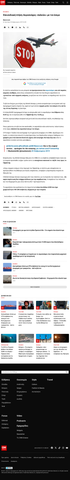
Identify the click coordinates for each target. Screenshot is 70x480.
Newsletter (21, 434)
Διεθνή (19, 399)
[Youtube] (67, 448)
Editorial (5, 420)
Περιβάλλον (6, 403)
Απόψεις (5, 424)
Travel (48, 2)
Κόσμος (35, 2)
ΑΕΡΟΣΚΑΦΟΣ (36, 207)
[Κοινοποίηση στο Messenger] (12, 27)
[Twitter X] (56, 448)
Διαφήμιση (14, 461)
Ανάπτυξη (20, 384)
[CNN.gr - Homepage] (2, 2)
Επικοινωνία (5, 461)
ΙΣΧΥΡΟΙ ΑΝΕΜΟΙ (48, 207)
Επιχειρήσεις (22, 392)
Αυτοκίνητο (36, 392)
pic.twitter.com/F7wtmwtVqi (47, 149)
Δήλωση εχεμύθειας (39, 457)
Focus (44, 2)
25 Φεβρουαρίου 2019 (41, 151)
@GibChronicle (12, 146)
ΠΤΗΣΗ (14, 207)
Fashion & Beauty (38, 388)
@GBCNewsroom (36, 146)
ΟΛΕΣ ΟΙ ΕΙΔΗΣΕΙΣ (35, 287)
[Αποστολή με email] (27, 27)
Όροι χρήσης (5, 457)
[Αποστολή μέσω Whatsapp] (16, 27)
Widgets (20, 430)
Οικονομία (23, 2)
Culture (34, 384)
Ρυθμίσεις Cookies (26, 457)
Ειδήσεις (10, 2)
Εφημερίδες (22, 426)
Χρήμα (19, 388)
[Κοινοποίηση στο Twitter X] (8, 27)
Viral (3, 406)
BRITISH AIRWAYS (24, 207)
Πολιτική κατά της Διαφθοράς (56, 457)
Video (19, 416)
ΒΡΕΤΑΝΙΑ (29, 210)
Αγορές (19, 395)
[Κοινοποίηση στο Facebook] (4, 27)
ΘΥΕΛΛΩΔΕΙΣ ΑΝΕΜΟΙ (9, 210)
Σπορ (52, 2)
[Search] (66, 372)
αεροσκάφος (50, 90)
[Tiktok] (59, 448)
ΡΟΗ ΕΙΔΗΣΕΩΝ (9, 222)
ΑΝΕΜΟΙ (21, 210)
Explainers (5, 428)
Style (39, 2)
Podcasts (21, 421)
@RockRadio (24, 146)
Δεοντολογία (15, 457)
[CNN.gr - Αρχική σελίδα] (4, 448)
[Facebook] (52, 448)
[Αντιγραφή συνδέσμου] (24, 27)
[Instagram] (63, 448)
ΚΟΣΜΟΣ (6, 11)
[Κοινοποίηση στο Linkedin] (20, 27)
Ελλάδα (29, 2)
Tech (56, 2)
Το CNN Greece (22, 438)
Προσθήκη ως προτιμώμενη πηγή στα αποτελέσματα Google (36, 83)
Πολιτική (16, 2)
